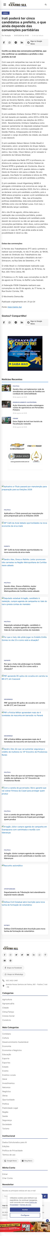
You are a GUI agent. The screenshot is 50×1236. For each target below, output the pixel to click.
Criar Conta (7, 1178)
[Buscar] (45, 4)
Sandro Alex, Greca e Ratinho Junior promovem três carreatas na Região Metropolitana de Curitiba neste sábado (21, 588)
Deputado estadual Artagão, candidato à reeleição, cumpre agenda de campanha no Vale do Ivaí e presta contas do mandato (23, 627)
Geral (5, 13)
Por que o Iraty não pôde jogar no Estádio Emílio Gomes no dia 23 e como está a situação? (22, 666)
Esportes (6, 1062)
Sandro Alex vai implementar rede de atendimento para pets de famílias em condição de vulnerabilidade (29, 391)
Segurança (7, 1120)
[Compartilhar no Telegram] (15, 42)
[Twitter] (16, 955)
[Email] (4, 960)
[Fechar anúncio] (47, 1220)
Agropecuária (8, 1003)
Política (5, 1104)
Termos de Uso (25, 1205)
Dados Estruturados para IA (14, 1142)
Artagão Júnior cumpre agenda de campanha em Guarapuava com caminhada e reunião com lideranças (25, 855)
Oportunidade (8, 1099)
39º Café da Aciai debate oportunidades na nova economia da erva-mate (23, 551)
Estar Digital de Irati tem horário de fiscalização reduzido (27, 422)
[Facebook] (4, 955)
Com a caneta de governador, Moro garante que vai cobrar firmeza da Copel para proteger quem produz (24, 817)
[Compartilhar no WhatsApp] (9, 42)
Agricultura (7, 999)
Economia (6, 1046)
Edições (5, 1146)
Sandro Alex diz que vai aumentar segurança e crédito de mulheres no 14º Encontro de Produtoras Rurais (24, 778)
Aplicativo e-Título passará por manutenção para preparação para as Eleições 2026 (23, 514)
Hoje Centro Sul (15, 307)
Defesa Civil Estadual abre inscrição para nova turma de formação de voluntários (24, 930)
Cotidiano (6, 1034)
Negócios (6, 1091)
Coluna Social (8, 1016)
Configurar (25, 1215)
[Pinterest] (45, 955)
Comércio (6, 1020)
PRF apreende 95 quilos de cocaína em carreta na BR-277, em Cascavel (24, 704)
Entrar (5, 1174)
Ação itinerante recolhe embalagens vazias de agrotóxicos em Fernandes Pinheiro (28, 407)
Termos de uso (8, 1155)
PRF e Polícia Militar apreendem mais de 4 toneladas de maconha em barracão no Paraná (24, 740)
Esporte (5, 1058)
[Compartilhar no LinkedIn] (21, 42)
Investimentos (8, 1083)
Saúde (5, 1116)
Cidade (5, 1008)
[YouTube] (28, 955)
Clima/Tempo (8, 1012)
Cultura (5, 1038)
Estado (5, 1067)
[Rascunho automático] (25, 370)
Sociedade (7, 1124)
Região (5, 1112)
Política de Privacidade (12, 1150)
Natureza (6, 1087)
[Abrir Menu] (5, 4)
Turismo (5, 1128)
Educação (6, 1054)
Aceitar (25, 1210)
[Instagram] (10, 955)
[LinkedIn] (33, 955)
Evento (5, 1071)
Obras (5, 1095)
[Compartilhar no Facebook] (4, 42)
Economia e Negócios (12, 1050)
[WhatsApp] (39, 955)
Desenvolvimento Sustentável (15, 1042)
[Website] (10, 960)
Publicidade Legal (10, 1108)
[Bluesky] (22, 955)
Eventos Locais (9, 1075)
